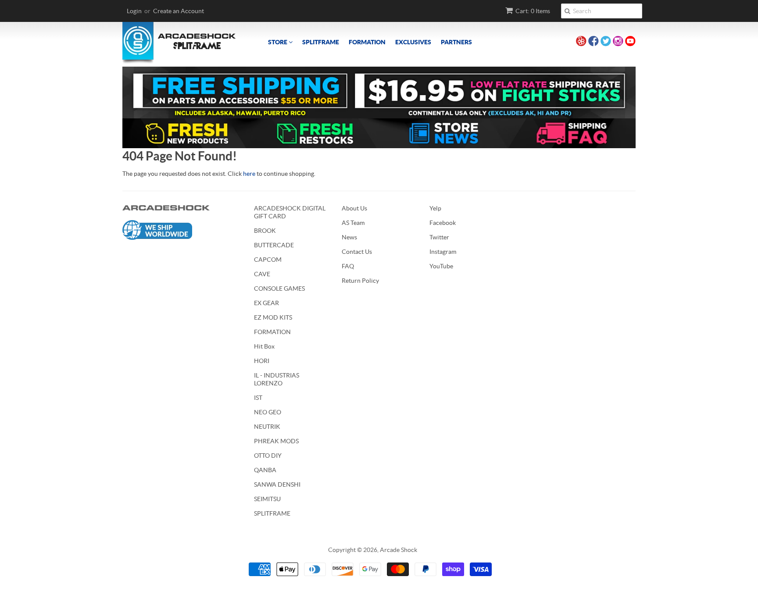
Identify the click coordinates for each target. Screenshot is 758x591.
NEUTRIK (267, 426)
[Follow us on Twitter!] (606, 42)
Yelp (435, 208)
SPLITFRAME (320, 42)
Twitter (439, 237)
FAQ (348, 266)
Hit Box (264, 346)
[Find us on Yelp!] (581, 42)
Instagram (442, 251)
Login (134, 10)
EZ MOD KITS (273, 317)
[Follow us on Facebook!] (593, 42)
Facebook (442, 222)
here (249, 173)
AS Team (353, 222)
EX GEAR (266, 302)
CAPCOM (268, 259)
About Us (354, 208)
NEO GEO (267, 412)
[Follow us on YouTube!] (630, 42)
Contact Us (357, 251)
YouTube (441, 266)
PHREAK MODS (276, 441)
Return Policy (360, 280)
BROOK (265, 230)
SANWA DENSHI (277, 484)
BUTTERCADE (274, 245)
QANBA (265, 470)
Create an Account (178, 10)
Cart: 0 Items (532, 10)
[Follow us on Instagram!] (618, 42)
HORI (261, 360)
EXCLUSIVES (413, 42)
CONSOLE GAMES (279, 288)
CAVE (262, 274)
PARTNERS (456, 42)
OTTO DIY (268, 455)
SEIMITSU (267, 498)
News (349, 237)
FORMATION (367, 42)
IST (258, 397)
